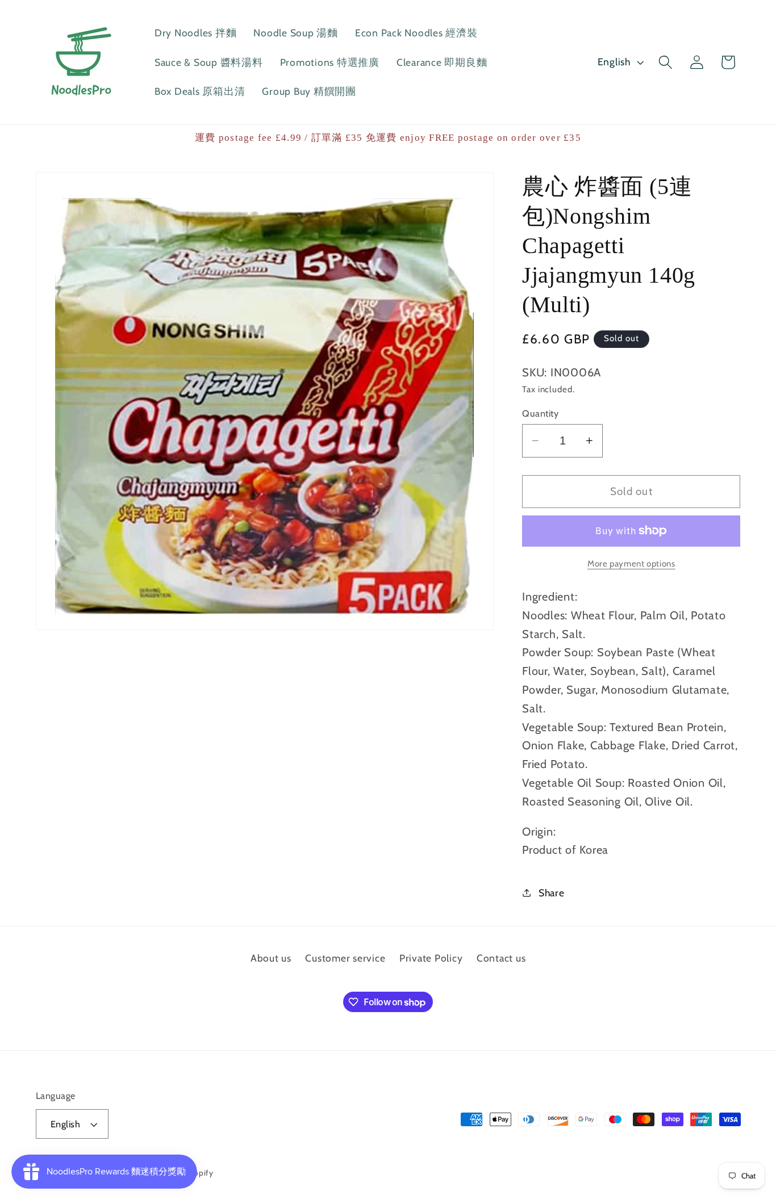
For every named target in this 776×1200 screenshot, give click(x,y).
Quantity (540, 413)
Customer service (345, 958)
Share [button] (552, 893)
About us (271, 958)
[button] (665, 62)
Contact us (501, 958)
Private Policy (431, 958)
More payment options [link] (631, 564)
